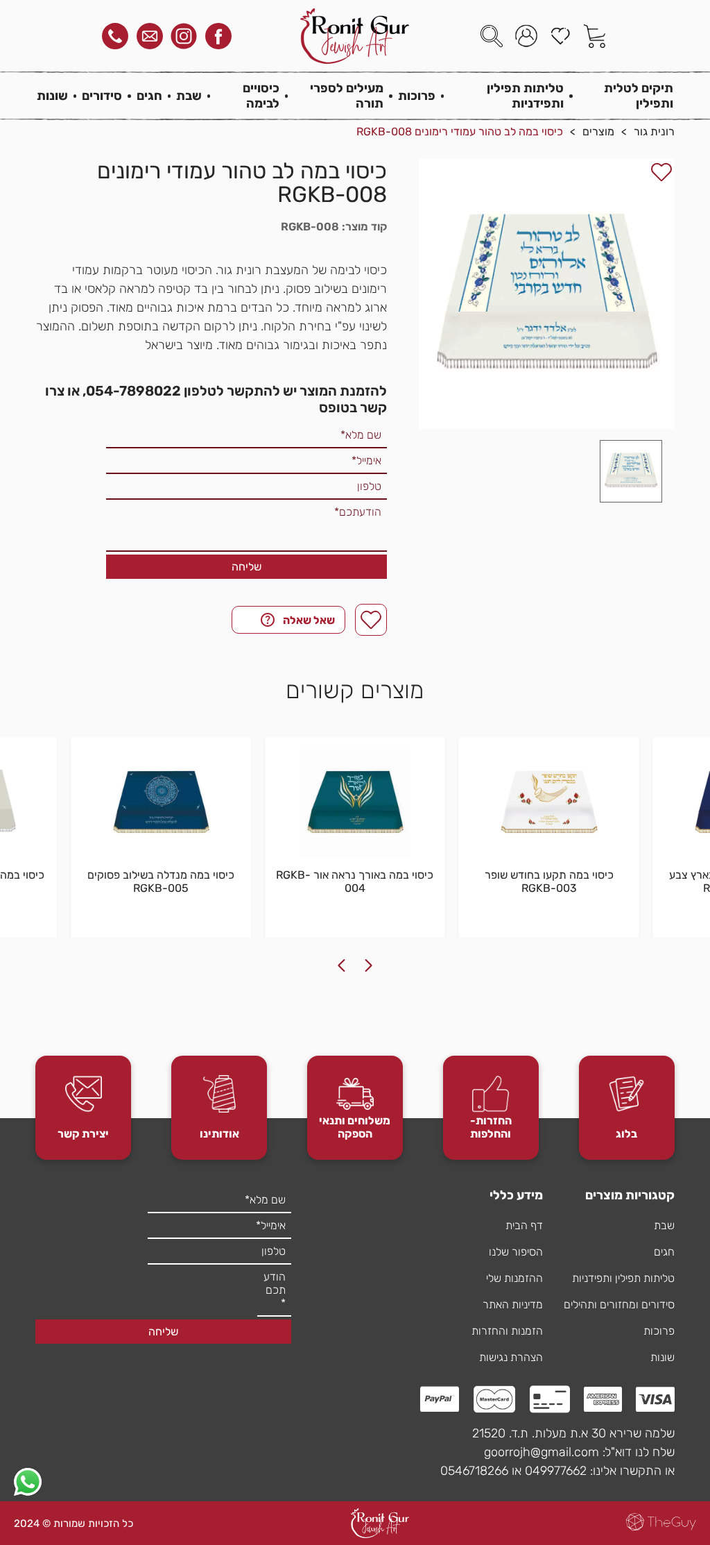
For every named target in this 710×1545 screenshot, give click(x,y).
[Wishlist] (560, 36)
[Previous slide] (369, 965)
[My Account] (526, 36)
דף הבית (524, 1225)
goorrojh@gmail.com (541, 1452)
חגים (149, 95)
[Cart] (595, 36)
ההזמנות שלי (514, 1278)
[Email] (150, 36)
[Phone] (115, 36)
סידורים (102, 95)
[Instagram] (184, 36)
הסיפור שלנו (516, 1251)
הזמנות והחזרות (507, 1330)
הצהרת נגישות (511, 1357)
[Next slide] (341, 965)
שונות (52, 95)
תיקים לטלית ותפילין (638, 96)
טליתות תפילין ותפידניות (525, 96)
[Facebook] (218, 36)
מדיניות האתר (513, 1304)
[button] (631, 471)
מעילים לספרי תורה (346, 96)
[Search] (491, 36)
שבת (189, 95)
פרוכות (416, 95)
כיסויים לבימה (261, 96)
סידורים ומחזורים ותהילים (619, 1304)
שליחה (246, 566)
